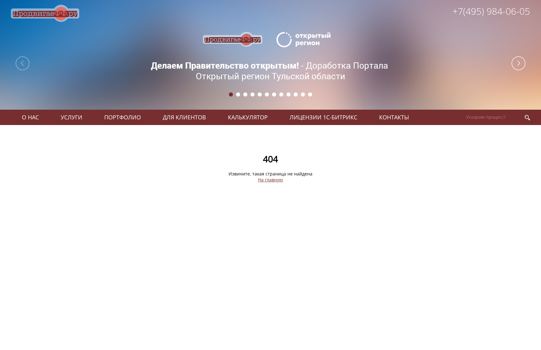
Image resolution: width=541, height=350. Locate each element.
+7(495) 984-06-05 (491, 11)
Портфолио (122, 117)
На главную (270, 180)
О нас (30, 117)
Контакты (394, 117)
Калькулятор (248, 117)
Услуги (71, 117)
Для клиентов (184, 117)
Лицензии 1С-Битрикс (323, 117)
